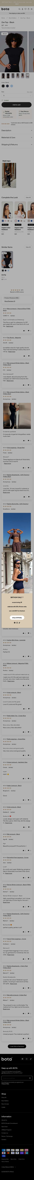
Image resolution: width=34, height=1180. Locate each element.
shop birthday (17, 618)
